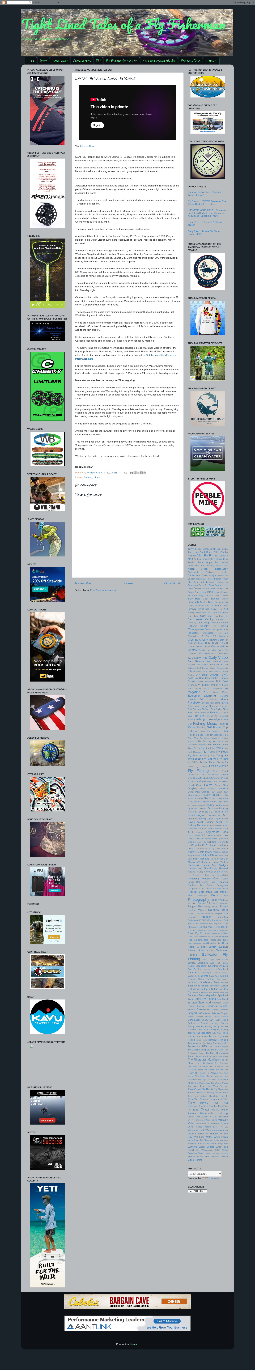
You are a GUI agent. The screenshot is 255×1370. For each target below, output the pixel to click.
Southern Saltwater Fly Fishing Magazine (210, 992)
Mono (196, 859)
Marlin (200, 851)
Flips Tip (223, 735)
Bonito (203, 602)
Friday (215, 771)
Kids (212, 825)
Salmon (88, 477)
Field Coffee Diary (219, 709)
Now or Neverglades (216, 875)
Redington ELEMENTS (199, 920)
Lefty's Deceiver (195, 838)
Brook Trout (221, 605)
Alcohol (192, 555)
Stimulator (201, 1006)
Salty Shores (222, 960)
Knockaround (200, 828)
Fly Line (205, 748)
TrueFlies (218, 1106)
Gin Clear (218, 778)
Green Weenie (207, 788)
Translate (214, 1178)
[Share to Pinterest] (144, 472)
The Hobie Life (205, 1066)
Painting (223, 882)
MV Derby (202, 862)
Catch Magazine (206, 622)
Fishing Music (205, 723)
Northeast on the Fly (213, 872)
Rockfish (223, 936)
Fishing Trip (220, 727)
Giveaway (205, 781)
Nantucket (193, 865)
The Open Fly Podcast (206, 1073)
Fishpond (193, 731)
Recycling (192, 917)
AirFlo (216, 552)
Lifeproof (192, 842)
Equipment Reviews (216, 696)
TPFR (225, 1099)
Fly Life (197, 748)
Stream (191, 1010)
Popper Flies (195, 906)
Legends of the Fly (212, 839)
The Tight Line (204, 1080)
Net (200, 868)
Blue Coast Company (218, 595)
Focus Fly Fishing (197, 767)
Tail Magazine (203, 1033)
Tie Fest (223, 1092)
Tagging (192, 1033)
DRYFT (219, 685)
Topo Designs (201, 1099)
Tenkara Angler (220, 1043)
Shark (197, 972)
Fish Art (214, 712)
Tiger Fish (193, 1096)
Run (197, 947)
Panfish (192, 885)
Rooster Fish (214, 943)
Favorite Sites (190, 60)
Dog (201, 678)
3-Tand (222, 549)
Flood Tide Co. (195, 738)
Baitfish (204, 582)
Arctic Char (222, 565)
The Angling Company (199, 1050)
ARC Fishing (207, 565)
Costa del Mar (207, 650)
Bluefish (215, 598)
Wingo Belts (223, 1144)
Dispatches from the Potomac (208, 671)
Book (211, 602)
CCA (217, 622)
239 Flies (214, 549)
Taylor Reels (201, 1040)
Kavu (225, 818)
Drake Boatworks (206, 681)
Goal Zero (217, 782)
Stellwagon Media (220, 1003)
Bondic (225, 599)
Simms (224, 976)
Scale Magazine (197, 966)
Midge (191, 855)
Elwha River (220, 692)
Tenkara (207, 1043)
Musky (191, 862)
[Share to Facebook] (141, 472)
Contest (192, 650)
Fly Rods (222, 751)
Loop (190, 848)
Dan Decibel (214, 661)
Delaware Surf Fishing (198, 668)
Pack (213, 882)
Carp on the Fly (218, 616)
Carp (203, 615)
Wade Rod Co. (203, 1123)
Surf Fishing (222, 1020)
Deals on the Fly (218, 664)
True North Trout (206, 1106)
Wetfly (209, 1137)
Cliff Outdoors (220, 636)
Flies (200, 735)
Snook (205, 985)
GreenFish (223, 788)
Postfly (207, 906)
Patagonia (222, 885)
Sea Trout (223, 969)
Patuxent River (220, 889)
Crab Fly (223, 650)
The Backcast (217, 1050)
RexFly (224, 927)
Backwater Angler (217, 572)
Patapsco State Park (199, 888)
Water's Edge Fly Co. (216, 1127)
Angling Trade (195, 562)
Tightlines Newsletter (208, 1096)
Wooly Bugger (206, 1147)
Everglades (211, 699)
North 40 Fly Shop (195, 872)
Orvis (216, 878)
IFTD (198, 811)
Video (97, 477)
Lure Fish (199, 849)
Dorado (192, 681)
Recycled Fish (221, 913)
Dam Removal (196, 661)
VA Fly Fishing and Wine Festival (202, 1120)
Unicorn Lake (194, 1117)
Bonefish (193, 602)
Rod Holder (210, 940)
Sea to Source (210, 969)
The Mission (209, 1070)
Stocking (212, 1006)
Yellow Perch (195, 1156)
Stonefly (223, 1006)
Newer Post (83, 583)
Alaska (224, 552)
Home (31, 60)
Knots (210, 828)
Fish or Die (211, 716)
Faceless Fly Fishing (210, 703)
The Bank (210, 1053)
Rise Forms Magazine (218, 930)
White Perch (221, 1137)
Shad (191, 972)
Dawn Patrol (202, 664)
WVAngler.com (207, 1150)
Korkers (218, 828)
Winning (192, 1147)
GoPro (208, 784)
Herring (213, 802)
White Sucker (216, 1140)
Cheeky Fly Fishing (214, 626)
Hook (217, 805)
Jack (219, 815)
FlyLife (195, 762)
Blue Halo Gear (198, 598)
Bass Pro (203, 585)
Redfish (206, 916)
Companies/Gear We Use (159, 60)
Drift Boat (222, 681)
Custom (192, 653)
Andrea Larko (200, 559)
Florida (207, 738)
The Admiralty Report (218, 1046)
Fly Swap (204, 755)
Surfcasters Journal (198, 1023)
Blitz (204, 592)
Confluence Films (201, 646)
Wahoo (199, 1127)
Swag (191, 1026)
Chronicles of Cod (199, 636)
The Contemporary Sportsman (202, 1056)
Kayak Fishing (205, 822)
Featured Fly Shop (201, 709)
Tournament (215, 1099)
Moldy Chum (209, 855)
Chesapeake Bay (199, 629)
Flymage (203, 762)
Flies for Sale (211, 735)
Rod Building (195, 940)
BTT (207, 609)
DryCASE (211, 685)
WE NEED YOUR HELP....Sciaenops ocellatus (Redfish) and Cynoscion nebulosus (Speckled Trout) (207, 213)
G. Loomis (202, 774)
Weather (192, 1134)
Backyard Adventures (218, 576)
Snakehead (194, 985)
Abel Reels (206, 552)
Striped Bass (196, 1013)
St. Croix (192, 1003)
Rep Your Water (205, 927)
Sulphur (224, 1017)
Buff (225, 609)
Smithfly (224, 982)
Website (203, 1133)
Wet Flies (198, 1137)
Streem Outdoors (220, 1010)
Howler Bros (206, 808)
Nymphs (206, 878)
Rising (207, 933)
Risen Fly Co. (196, 933)
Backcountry (193, 572)
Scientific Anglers (218, 966)
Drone (191, 685)
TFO (204, 1046)
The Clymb (222, 1053)
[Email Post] (125, 472)
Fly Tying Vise (210, 759)
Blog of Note (221, 592)
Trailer (192, 1102)
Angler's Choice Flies (217, 559)
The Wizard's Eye (217, 1086)
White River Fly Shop (198, 1140)
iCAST (191, 812)
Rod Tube (222, 940)
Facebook (194, 702)
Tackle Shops (203, 1029)
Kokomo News (87, 146)
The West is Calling (219, 1083)
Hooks (194, 808)
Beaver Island (202, 588)
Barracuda (193, 585)
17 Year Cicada (202, 549)
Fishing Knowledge (208, 719)
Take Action (217, 1033)
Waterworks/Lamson (216, 1130)
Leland (224, 838)
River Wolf (213, 936)
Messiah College (220, 852)
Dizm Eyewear (210, 675)
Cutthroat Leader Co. (207, 653)
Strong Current (212, 1017)
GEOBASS (208, 778)
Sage (204, 947)
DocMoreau (193, 678)
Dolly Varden (211, 678)
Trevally (204, 1102)
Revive (217, 927)
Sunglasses (194, 1020)
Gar (217, 774)
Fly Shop (193, 755)
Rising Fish (216, 933)
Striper (224, 1013)
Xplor (217, 1150)
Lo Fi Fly (203, 845)
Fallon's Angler (194, 706)
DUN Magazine (213, 688)
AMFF (190, 559)
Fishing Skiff (204, 727)
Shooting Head (208, 973)
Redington (222, 917)
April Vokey (221, 562)
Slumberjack (194, 982)
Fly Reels (208, 751)
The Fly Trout (204, 1063)
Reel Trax (223, 923)
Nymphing (193, 878)
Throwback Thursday (205, 1093)
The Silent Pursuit (204, 1076)
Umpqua (215, 1110)
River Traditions (200, 937)
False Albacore (210, 706)
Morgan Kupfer (95, 472)
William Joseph (210, 1143)
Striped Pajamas (212, 1013)
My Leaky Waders (218, 862)
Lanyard (198, 832)
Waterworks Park (196, 1130)
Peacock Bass (196, 892)
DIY (98, 60)
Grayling (192, 788)
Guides (205, 791)
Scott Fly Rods (195, 969)
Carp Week (60, 60)
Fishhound (223, 716)
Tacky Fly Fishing (219, 1029)
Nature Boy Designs (215, 865)
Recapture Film (207, 913)
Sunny (205, 1020)
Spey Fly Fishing (205, 998)
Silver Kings (214, 976)
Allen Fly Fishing (207, 555)
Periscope (202, 896)
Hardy (200, 798)
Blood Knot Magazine (198, 595)
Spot (219, 999)
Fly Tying (217, 755)
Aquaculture (193, 565)
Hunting (223, 808)
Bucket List (216, 609)
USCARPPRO (220, 1116)
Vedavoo (223, 1119)
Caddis (215, 612)
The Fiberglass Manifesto (204, 1059)
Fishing (191, 719)
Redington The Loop (208, 924)
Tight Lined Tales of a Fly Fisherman (123, 23)
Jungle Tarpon (214, 819)
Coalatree (199, 643)
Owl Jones (202, 882)
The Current (222, 1056)
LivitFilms (192, 845)
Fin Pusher (204, 713)
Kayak (191, 822)
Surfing (214, 1023)
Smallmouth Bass (209, 982)
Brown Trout (196, 609)
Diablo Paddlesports (219, 668)
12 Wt (191, 549)
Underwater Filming (214, 1113)
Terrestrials (194, 1046)
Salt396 (210, 951)
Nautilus (192, 868)
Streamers (203, 1009)
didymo (191, 671)
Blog (210, 591)
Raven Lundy (194, 913)
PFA (226, 896)
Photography (198, 899)
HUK (216, 808)
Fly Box (202, 741)
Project (215, 906)
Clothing (193, 639)
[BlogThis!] (135, 472)
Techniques (213, 1040)
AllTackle (223, 556)
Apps (209, 562)
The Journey (218, 1066)
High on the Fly (197, 805)
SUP (211, 1020)
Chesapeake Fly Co (215, 633)
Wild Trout (197, 1143)
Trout (215, 1102)
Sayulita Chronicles (198, 963)
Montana (204, 858)
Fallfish (224, 703)
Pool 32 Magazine (219, 903)
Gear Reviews (82, 60)
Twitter (205, 1109)
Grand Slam (221, 785)
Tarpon (213, 1036)
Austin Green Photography (208, 569)
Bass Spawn (215, 585)
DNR (225, 674)
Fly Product (217, 748)
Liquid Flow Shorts (219, 842)
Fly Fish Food (216, 741)
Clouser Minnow (208, 640)
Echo (205, 692)
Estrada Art (195, 699)
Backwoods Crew (197, 575)
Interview (211, 815)
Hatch (207, 798)
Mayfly (208, 851)
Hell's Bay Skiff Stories (199, 802)
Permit (215, 895)
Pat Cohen (206, 885)
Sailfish (212, 947)
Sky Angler (222, 979)
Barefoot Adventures (218, 582)
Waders (215, 1123)
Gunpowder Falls (197, 795)
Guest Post (193, 792)
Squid (225, 999)
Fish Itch (199, 715)
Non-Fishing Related (216, 868)
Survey (224, 1023)
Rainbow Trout (218, 909)
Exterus (223, 699)
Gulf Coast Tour (219, 792)
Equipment (194, 695)
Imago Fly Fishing (211, 812)
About (43, 60)
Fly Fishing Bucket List (122, 60)
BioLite (198, 592)
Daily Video (218, 657)
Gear (199, 777)
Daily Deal (200, 657)
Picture (214, 899)
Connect (211, 60)
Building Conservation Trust (199, 613)
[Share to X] (138, 472)
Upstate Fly (206, 1117)
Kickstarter (203, 825)
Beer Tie (215, 589)
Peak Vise (212, 892)
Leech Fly (222, 835)
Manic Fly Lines (212, 849)
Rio (190, 930)
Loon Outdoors (219, 845)
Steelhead (204, 1002)
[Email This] (131, 472)
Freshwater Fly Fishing (208, 768)
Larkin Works (194, 836)
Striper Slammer (195, 1017)
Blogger (134, 1344)
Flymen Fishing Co (218, 762)
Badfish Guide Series (205, 579)
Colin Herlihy (212, 643)
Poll (208, 903)
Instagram (200, 815)
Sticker (191, 1006)
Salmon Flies (196, 950)
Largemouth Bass (216, 831)
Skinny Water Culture (201, 979)
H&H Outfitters (215, 795)
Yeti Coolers (212, 1156)
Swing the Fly (221, 1026)
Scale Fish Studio (219, 963)
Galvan (211, 774)
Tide (216, 1093)
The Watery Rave (202, 1083)
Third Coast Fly (196, 1089)
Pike (194, 903)
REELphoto (192, 927)
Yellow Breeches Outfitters (216, 1153)
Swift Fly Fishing (203, 1026)
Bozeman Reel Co (204, 606)
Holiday (209, 805)
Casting (209, 619)
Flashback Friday (210, 731)
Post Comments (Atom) (103, 590)
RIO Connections (200, 930)
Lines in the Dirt (203, 842)
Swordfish (192, 1030)
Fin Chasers (193, 712)
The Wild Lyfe (196, 1086)
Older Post (172, 583)
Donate (224, 678)
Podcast (201, 903)
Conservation (219, 646)
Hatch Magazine (220, 798)
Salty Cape (208, 959)
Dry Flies (201, 684)
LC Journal (208, 835)
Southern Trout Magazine (202, 995)
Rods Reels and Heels (197, 943)
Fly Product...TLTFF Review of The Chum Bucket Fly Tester (207, 202)
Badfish (191, 579)
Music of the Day (219, 859)
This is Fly (211, 1089)
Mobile (197, 855)
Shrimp (204, 976)
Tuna (195, 1109)
